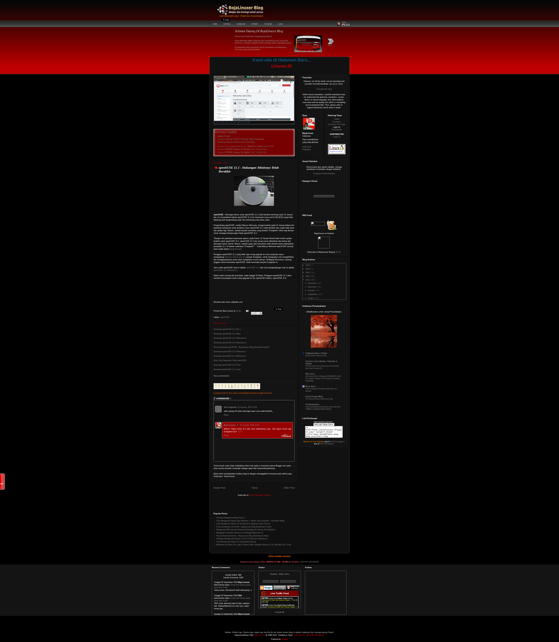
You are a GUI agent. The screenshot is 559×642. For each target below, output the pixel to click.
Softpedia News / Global (316, 353)
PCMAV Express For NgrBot (238, 152)
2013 (308, 272)
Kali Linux (310, 374)
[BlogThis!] (255, 313)
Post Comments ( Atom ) (260, 495)
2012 (308, 276)
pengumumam (236, 249)
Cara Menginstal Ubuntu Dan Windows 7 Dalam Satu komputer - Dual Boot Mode (250, 521)
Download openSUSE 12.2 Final (227, 365)
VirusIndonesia (312, 404)
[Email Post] (247, 311)
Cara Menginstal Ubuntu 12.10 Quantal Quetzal (236, 542)
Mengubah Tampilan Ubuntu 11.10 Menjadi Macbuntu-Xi (239, 533)
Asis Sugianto (230, 407)
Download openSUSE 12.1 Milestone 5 (230, 338)
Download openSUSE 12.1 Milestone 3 (230, 343)
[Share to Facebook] (260, 313)
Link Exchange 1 (337, 441)
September (313, 294)
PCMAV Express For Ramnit (238, 149)
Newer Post (219, 488)
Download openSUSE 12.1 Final (227, 369)
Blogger (284, 639)
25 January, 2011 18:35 (249, 425)
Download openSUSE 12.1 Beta (227, 334)
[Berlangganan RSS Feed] (318, 225)
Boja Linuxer (229, 425)
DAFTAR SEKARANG (309, 562)
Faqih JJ (336, 137)
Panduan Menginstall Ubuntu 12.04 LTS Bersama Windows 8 (242, 539)
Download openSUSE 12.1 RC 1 (227, 329)
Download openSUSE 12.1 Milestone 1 (230, 356)
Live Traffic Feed (280, 593)
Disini (261, 139)
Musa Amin (310, 386)
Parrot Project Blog (314, 396)
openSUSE (225, 317)
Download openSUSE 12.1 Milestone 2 (230, 351)
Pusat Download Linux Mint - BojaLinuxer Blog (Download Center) (243, 527)
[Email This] (252, 313)
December (312, 283)
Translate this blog (324, 89)
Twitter (336, 119)
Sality (260, 146)
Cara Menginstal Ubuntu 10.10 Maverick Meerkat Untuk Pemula (243, 524)
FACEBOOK (336, 130)
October (311, 290)
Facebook (336, 122)
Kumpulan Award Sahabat (324, 173)
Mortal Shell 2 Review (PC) (316, 356)
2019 (308, 265)
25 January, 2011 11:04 (247, 407)
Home (255, 488)
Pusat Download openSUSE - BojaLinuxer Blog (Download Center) (241, 347)
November (312, 287)
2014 (308, 269)
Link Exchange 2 (327, 444)
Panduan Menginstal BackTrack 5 (230, 518)
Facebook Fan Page (336, 124)
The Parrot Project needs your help (319, 399)
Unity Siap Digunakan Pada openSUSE (230, 360)
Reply (226, 415)
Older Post (289, 488)
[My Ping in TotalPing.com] (279, 589)
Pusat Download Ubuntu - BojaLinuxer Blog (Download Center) (242, 536)
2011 (308, 280)
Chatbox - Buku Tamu (279, 574)
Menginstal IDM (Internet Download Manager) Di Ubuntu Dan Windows (245, 530)
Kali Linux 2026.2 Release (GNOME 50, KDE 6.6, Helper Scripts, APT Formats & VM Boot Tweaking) (323, 378)
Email (338, 252)
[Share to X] (257, 313)
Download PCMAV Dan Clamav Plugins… (276, 600)
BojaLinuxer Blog (248, 7)
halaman (235, 257)
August (311, 298)
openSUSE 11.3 (253, 268)
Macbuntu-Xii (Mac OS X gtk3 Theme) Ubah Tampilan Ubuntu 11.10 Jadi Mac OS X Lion (253, 545)
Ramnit (250, 146)
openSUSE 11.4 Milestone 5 (225, 270)
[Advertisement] (267, 70)
